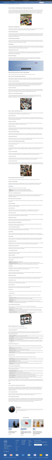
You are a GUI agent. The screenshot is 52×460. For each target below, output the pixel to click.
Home (4, 4)
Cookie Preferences (45, 457)
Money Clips (17, 446)
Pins (16, 445)
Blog (6, 4)
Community (30, 441)
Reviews (30, 440)
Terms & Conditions (29, 457)
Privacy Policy (35, 457)
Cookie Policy (40, 457)
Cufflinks (17, 449)
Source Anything (24, 440)
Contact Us (30, 444)
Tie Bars (17, 450)
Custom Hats (10, 186)
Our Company (23, 441)
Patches (17, 441)
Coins (16, 444)
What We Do (23, 444)
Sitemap (30, 445)
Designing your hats (21, 179)
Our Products (17, 440)
